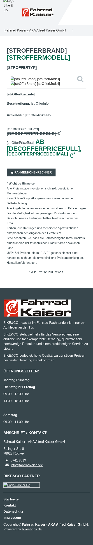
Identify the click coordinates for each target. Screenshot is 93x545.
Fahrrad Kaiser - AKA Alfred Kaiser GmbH (35, 30)
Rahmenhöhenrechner (33, 172)
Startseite (11, 499)
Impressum (12, 517)
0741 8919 (18, 460)
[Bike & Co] (21, 485)
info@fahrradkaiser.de (27, 465)
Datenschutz (13, 511)
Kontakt (9, 505)
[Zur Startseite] (37, 12)
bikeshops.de (32, 529)
